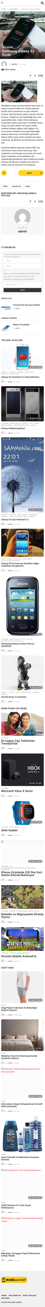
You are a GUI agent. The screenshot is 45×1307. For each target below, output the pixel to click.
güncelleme (14, 374)
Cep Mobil (7, 47)
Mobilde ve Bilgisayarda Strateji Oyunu (24, 911)
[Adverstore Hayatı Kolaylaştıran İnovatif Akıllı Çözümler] (22, 1083)
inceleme (36, 692)
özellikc (4, 694)
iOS (11, 866)
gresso (36, 423)
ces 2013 (12, 692)
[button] (42, 3)
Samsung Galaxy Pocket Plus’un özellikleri (17, 644)
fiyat (5, 186)
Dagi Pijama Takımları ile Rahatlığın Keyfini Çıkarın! (19, 1009)
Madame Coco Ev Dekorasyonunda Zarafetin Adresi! (19, 1057)
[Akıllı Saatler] (22, 813)
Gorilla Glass (26, 692)
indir (11, 516)
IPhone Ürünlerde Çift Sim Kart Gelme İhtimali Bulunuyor (18, 868)
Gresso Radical (7, 425)
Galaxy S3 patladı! (21, 324)
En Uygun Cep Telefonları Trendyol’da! (18, 742)
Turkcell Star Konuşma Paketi (26, 305)
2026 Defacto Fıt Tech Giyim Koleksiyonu (16, 1206)
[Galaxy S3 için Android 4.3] (22, 475)
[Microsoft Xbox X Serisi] (22, 770)
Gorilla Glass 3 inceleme (13, 697)
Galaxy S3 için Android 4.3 (15, 519)
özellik (29, 639)
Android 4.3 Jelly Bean (25, 372)
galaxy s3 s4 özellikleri (10, 560)
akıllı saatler (15, 827)
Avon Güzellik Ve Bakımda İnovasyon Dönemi (20, 1158)
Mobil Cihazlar (15, 423)
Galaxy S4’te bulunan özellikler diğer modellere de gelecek (20, 564)
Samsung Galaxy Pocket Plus (12, 641)
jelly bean (18, 516)
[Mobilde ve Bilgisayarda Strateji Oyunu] (22, 897)
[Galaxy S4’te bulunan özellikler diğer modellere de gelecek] (22, 543)
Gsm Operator (15, 1295)
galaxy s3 (16, 186)
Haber (3, 559)
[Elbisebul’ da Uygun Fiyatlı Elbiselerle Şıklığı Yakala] (22, 1232)
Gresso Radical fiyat (21, 425)
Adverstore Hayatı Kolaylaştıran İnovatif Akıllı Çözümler (21, 1105)
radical (33, 425)
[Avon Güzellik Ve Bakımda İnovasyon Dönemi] (22, 1134)
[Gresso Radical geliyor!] (22, 403)
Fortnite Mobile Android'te (20, 953)
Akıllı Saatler (9, 830)
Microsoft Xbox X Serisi (17, 791)
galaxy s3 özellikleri (24, 559)
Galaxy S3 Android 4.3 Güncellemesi (20, 377)
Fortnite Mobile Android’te (18, 956)
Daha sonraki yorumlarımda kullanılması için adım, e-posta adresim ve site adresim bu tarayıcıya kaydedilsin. (22, 276)
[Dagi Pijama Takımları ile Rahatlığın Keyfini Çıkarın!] (22, 987)
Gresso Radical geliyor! (13, 428)
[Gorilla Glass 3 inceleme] (22, 672)
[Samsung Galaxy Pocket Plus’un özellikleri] (22, 606)
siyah (27, 186)
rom (25, 516)
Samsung (31, 516)
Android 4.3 (33, 514)
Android (4, 372)
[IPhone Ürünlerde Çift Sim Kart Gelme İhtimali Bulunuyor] (22, 852)
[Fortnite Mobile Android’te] (22, 939)
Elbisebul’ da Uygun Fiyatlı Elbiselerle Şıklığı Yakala (20, 1254)
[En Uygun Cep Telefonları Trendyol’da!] (22, 724)
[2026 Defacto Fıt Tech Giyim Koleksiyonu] (22, 1184)
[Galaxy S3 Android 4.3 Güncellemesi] (22, 357)
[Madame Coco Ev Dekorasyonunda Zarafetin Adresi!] (22, 1035)
